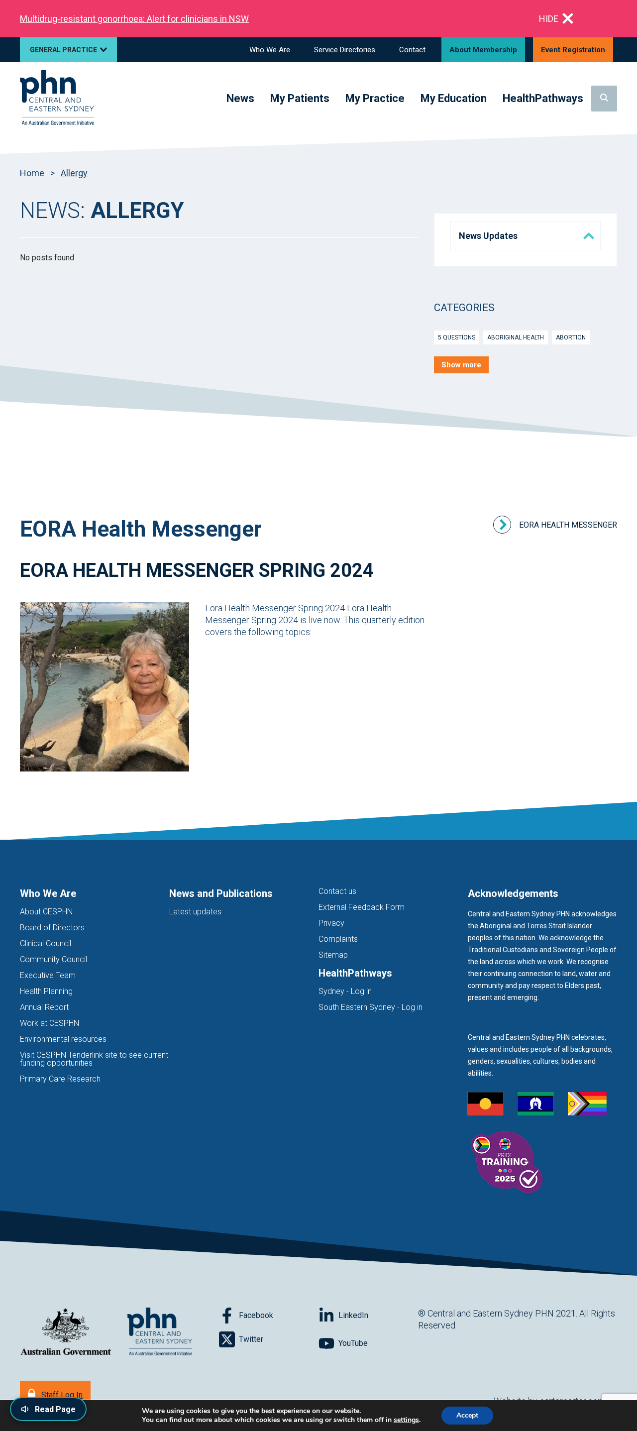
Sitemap (333, 955)
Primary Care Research (60, 1079)
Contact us (337, 891)
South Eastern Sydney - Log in (370, 1007)
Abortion (571, 337)
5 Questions (456, 337)
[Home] (57, 98)
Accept (467, 1415)
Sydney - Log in (345, 991)
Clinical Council (45, 943)
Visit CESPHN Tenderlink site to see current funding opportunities (94, 1059)
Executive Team (48, 975)
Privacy (331, 923)
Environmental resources (63, 1039)
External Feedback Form (361, 907)
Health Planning (46, 991)
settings (406, 1420)
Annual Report (44, 1007)
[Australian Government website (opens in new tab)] (65, 1332)
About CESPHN (46, 911)
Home (32, 173)
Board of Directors (52, 927)
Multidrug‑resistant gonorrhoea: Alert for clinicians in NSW (134, 18)
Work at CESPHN (49, 1023)
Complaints (338, 939)
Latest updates (195, 911)
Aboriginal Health (515, 337)
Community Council (53, 959)
